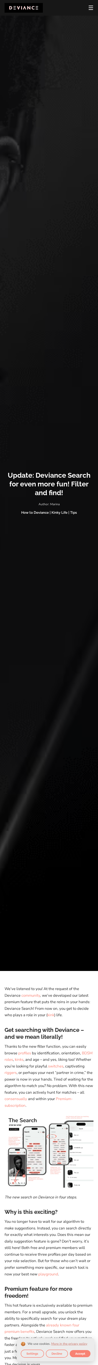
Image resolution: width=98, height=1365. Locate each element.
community (30, 995)
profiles (24, 1053)
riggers (11, 1072)
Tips (73, 513)
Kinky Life (59, 513)
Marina (55, 504)
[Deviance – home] (24, 8)
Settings (32, 1353)
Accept (80, 1353)
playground (48, 1274)
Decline (57, 1353)
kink (50, 1015)
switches (55, 1066)
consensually (16, 1098)
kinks (19, 1059)
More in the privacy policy (69, 1344)
